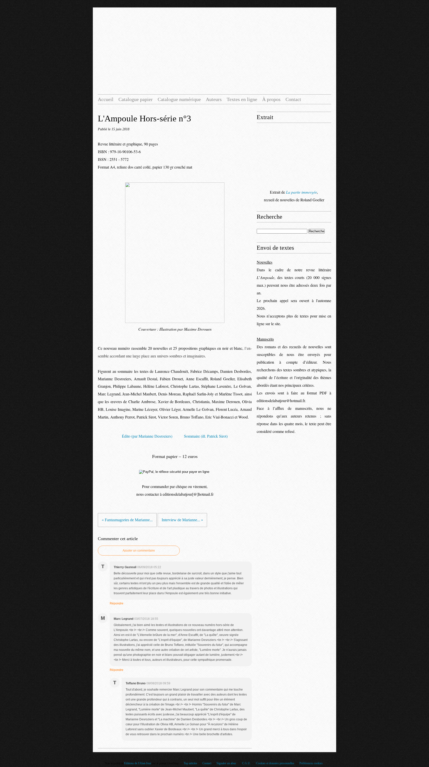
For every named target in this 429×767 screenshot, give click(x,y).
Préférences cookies (311, 763)
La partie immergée (301, 192)
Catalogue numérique (179, 99)
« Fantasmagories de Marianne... (127, 520)
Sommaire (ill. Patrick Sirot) (206, 436)
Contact (293, 99)
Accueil (105, 99)
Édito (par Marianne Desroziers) (147, 436)
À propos (271, 99)
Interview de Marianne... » (182, 520)
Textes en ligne (242, 99)
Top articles (190, 763)
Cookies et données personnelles (275, 763)
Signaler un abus (226, 763)
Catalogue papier (135, 99)
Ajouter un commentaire (139, 550)
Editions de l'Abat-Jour (137, 763)
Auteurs (214, 99)
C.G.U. (246, 763)
